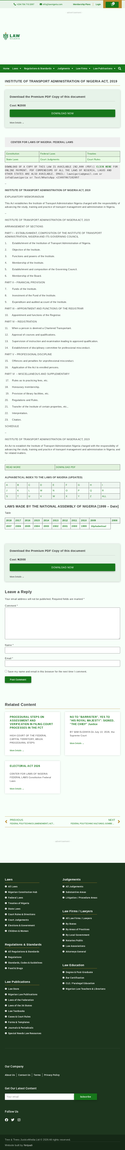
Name (9, 645)
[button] (119, 68)
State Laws (12, 159)
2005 (27, 526)
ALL (104, 496)
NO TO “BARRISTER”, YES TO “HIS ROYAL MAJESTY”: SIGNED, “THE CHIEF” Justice (92, 721)
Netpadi (28, 1145)
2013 (55, 520)
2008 (114, 520)
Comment (11, 605)
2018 (9, 520)
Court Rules (93, 159)
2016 (27, 520)
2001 (65, 526)
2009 (93, 520)
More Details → (17, 122)
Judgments (63, 68)
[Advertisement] (82, 37)
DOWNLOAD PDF (66, 467)
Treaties (91, 153)
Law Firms (81, 68)
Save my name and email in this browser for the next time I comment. (47, 671)
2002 (55, 526)
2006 (18, 526)
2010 (84, 520)
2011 (74, 520)
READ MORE (13, 467)
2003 (46, 526)
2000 (74, 526)
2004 (37, 526)
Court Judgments (49, 159)
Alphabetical (98, 526)
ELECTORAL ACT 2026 (25, 766)
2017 (18, 520)
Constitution (12, 153)
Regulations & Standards (38, 68)
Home (6, 68)
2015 (37, 520)
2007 (9, 526)
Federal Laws (47, 153)
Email (9, 658)
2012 (65, 520)
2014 (46, 520)
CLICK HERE (104, 166)
